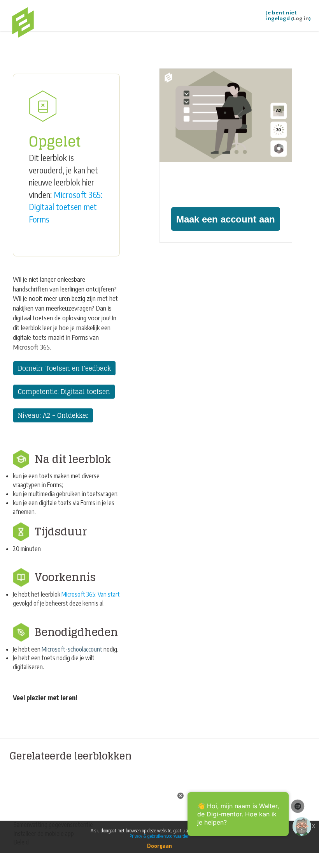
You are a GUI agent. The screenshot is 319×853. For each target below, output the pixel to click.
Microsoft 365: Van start (90, 594)
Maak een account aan (225, 219)
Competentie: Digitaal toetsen (64, 391)
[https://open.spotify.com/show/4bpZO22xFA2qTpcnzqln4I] (297, 805)
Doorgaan (159, 845)
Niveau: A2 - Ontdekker (53, 415)
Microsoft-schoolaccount (72, 649)
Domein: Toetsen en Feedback (64, 368)
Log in (301, 18)
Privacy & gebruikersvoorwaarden (159, 836)
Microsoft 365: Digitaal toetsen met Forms (65, 206)
